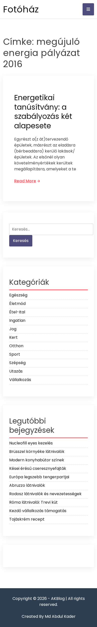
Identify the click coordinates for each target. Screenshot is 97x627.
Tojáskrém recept (27, 519)
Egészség (18, 295)
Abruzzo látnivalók (27, 485)
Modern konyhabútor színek (36, 460)
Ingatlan (17, 320)
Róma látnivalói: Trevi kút (33, 502)
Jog (12, 329)
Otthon (16, 346)
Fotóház (21, 9)
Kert (13, 337)
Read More (25, 181)
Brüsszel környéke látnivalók (36, 451)
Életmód (17, 303)
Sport (14, 354)
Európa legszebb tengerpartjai (39, 477)
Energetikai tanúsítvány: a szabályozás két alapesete (43, 111)
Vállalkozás (20, 380)
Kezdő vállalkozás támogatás (37, 511)
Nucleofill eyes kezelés (31, 443)
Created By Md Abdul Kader (49, 616)
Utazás (16, 371)
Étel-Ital (17, 312)
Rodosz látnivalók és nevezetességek (45, 494)
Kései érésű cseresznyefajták (37, 468)
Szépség (17, 363)
